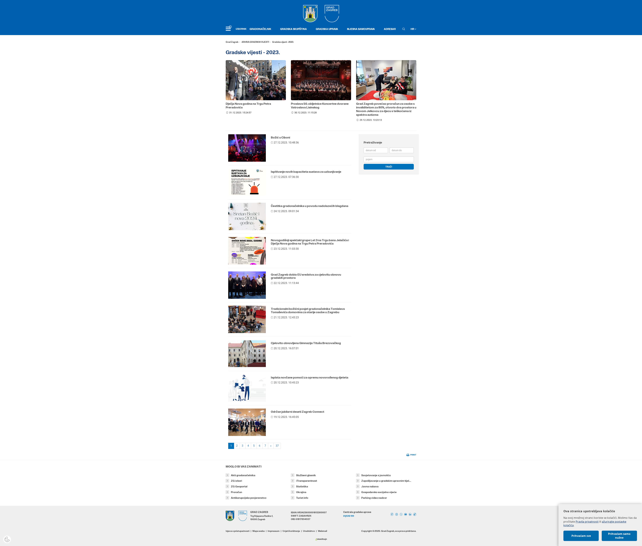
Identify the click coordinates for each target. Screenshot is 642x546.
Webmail (322, 531)
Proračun (236, 492)
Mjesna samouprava (361, 29)
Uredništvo (309, 531)
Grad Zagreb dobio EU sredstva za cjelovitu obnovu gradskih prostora (306, 276)
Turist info (302, 497)
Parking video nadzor (374, 497)
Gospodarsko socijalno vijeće (379, 492)
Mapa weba (258, 531)
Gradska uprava (327, 29)
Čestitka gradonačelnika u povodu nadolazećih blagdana (309, 206)
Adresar (390, 29)
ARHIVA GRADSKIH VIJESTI (255, 42)
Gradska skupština (293, 29)
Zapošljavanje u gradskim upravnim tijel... (386, 480)
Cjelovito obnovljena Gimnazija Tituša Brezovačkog (306, 343)
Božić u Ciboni (280, 137)
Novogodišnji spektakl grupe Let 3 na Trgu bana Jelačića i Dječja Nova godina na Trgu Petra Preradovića (310, 242)
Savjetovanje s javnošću (376, 475)
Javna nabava (370, 486)
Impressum (274, 531)
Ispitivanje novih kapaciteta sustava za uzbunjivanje (306, 171)
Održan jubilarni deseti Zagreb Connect (297, 411)
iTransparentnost (306, 480)
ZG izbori (236, 480)
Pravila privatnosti (587, 521)
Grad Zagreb (232, 42)
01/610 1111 (348, 516)
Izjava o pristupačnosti (237, 531)
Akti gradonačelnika (243, 475)
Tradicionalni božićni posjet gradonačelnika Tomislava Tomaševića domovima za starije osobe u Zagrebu (308, 310)
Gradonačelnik (260, 29)
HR (413, 29)
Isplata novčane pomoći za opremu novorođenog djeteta (309, 377)
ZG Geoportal (239, 486)
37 (277, 445)
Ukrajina (301, 492)
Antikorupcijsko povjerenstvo (248, 497)
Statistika (302, 486)
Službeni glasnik (306, 475)
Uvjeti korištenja (291, 531)
